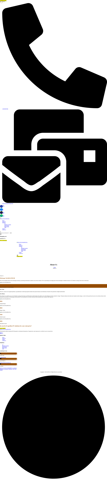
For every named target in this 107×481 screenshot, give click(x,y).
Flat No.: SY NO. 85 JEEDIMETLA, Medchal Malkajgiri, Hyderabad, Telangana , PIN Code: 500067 (8, 369)
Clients (3, 228)
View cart (1, 240)
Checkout (5, 240)
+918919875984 (3, 357)
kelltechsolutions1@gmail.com (5, 362)
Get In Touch (2, 328)
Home (3, 220)
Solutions (4, 222)
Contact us (4, 229)
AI (4, 223)
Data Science (6, 225)
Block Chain (6, 226)
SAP (5, 227)
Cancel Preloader (3, 0)
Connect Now (19, 256)
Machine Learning (7, 224)
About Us (4, 221)
